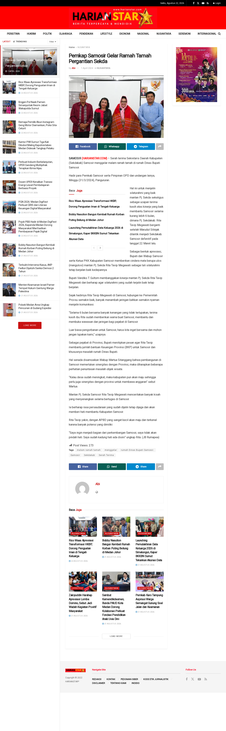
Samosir (75, 455)
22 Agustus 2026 (79, 561)
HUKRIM (31, 33)
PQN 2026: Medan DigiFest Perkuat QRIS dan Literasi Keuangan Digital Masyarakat (35, 205)
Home (72, 47)
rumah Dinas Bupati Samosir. (137, 450)
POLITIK (47, 33)
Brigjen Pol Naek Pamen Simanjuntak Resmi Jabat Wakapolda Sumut (33, 105)
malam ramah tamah (89, 450)
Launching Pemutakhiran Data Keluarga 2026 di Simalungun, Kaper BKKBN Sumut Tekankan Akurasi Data (96, 233)
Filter (51, 42)
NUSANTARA (164, 33)
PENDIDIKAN (86, 33)
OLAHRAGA (65, 33)
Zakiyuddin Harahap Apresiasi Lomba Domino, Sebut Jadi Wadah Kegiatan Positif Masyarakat (83, 603)
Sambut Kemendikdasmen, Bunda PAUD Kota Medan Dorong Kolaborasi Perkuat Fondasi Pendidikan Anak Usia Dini (114, 606)
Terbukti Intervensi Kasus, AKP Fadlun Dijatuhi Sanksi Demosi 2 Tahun (36, 268)
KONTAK (111, 679)
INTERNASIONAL (207, 33)
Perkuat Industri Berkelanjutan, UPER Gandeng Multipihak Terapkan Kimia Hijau (36, 165)
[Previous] (94, 247)
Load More (29, 325)
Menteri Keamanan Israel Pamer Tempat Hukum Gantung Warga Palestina (37, 288)
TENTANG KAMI (118, 683)
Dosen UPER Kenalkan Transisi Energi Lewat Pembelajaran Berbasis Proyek (35, 185)
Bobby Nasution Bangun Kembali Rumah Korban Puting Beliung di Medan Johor (37, 248)
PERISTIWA (13, 33)
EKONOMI (125, 33)
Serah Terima (106, 455)
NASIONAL (143, 33)
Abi (73, 68)
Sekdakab (89, 455)
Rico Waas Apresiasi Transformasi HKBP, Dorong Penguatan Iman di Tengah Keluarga (38, 85)
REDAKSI (96, 679)
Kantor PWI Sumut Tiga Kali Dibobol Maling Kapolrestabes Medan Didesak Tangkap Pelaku (36, 145)
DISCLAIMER (98, 683)
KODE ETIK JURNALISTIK (155, 679)
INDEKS (135, 683)
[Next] (100, 247)
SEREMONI (185, 33)
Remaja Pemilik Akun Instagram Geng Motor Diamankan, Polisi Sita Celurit (38, 125)
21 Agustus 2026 (112, 557)
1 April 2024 (87, 68)
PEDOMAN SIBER (129, 679)
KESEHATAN (144, 533)
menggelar (111, 450)
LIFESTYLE (106, 33)
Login (218, 3)
